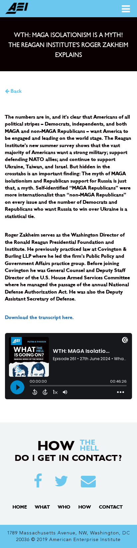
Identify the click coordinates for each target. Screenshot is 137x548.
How (84, 507)
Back (15, 91)
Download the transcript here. (39, 317)
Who (64, 507)
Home (20, 507)
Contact (111, 507)
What (42, 507)
